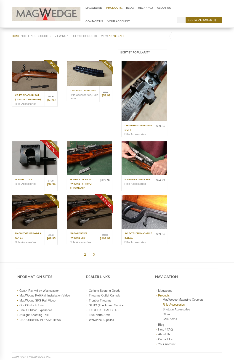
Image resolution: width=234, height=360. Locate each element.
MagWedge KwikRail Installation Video (44, 295)
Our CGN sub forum (32, 305)
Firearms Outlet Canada (104, 295)
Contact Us (94, 21)
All (122, 36)
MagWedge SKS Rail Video (37, 300)
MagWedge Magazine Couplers (183, 299)
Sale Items (170, 319)
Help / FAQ (145, 7)
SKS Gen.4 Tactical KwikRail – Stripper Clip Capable (81, 183)
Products (114, 7)
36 (115, 36)
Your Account (118, 21)
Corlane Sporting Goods (104, 290)
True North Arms (99, 314)
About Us (164, 7)
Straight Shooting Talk (33, 314)
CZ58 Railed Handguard (83, 90)
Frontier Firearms (100, 300)
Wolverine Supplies (101, 320)
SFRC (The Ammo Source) (106, 305)
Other (166, 314)
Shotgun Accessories (176, 309)
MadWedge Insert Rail (137, 179)
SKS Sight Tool (23, 179)
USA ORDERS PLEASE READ (40, 320)
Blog (130, 7)
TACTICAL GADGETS (104, 310)
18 (110, 36)
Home (16, 36)
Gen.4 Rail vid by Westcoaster (39, 290)
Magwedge (93, 7)
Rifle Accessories (25, 104)
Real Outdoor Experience (35, 310)
